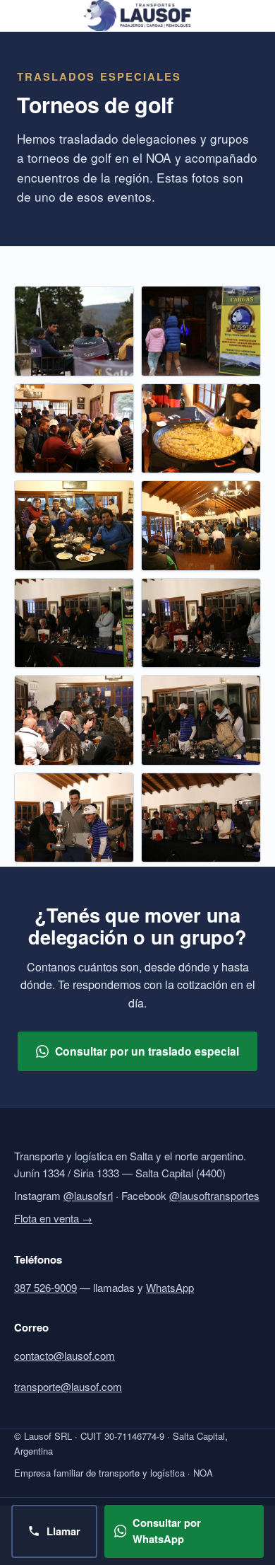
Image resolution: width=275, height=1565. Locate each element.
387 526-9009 (45, 1287)
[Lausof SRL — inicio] (137, 15)
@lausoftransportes (214, 1195)
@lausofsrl (88, 1195)
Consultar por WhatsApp (167, 1531)
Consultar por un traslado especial (147, 1051)
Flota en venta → (53, 1218)
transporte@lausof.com (68, 1386)
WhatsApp (170, 1287)
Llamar (63, 1531)
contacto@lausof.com (64, 1355)
